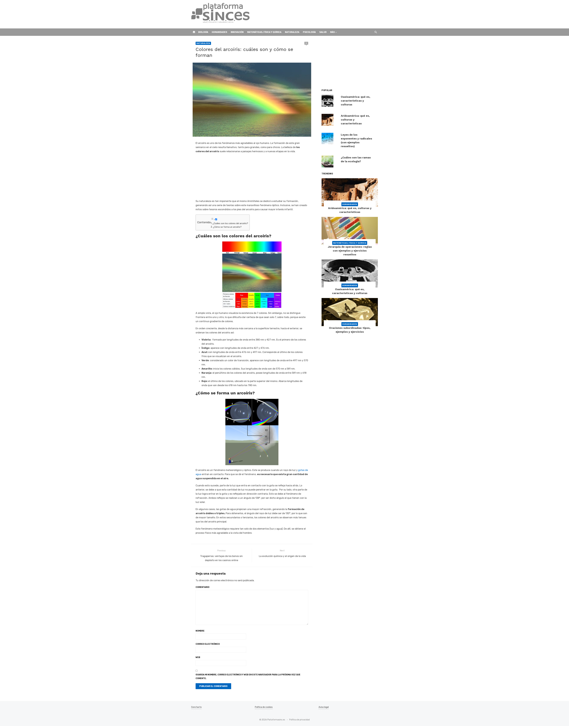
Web (198, 657)
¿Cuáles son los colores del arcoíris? (230, 223)
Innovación (237, 32)
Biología (203, 32)
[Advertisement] (324, 14)
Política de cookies (264, 707)
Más (332, 32)
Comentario (202, 587)
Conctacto (196, 707)
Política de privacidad (299, 719)
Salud (323, 32)
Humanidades (219, 32)
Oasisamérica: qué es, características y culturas (355, 100)
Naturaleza (292, 32)
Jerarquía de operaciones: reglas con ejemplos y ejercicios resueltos (350, 250)
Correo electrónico (208, 644)
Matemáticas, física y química (264, 32)
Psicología (309, 32)
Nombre (200, 631)
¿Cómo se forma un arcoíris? (227, 227)
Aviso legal (324, 707)
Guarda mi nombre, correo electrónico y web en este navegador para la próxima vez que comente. (248, 676)
